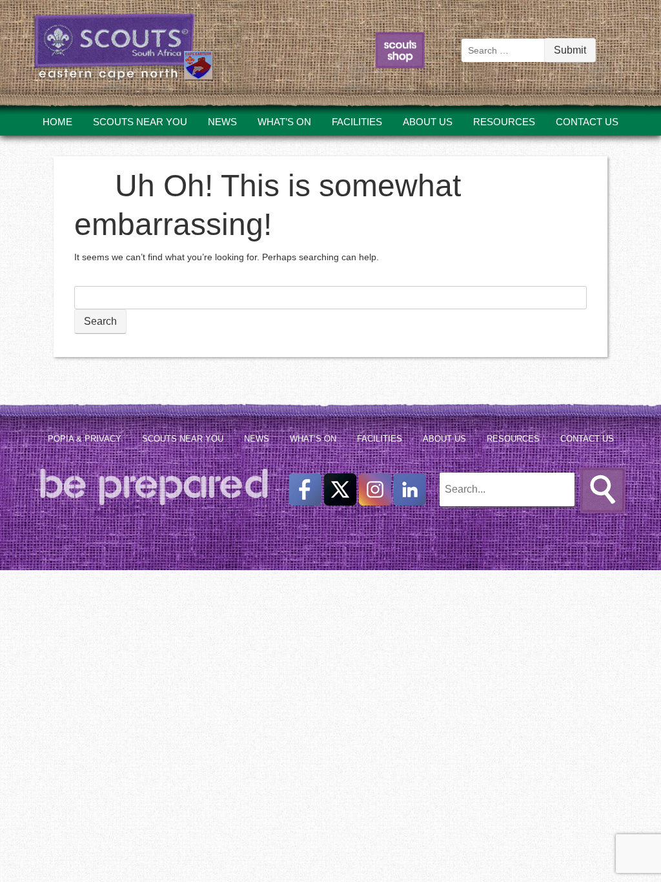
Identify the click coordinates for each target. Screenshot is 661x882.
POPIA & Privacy (84, 439)
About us (428, 121)
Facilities (357, 121)
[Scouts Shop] (400, 67)
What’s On (284, 121)
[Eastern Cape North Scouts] (123, 62)
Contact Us (587, 121)
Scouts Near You (140, 121)
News (222, 121)
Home (57, 121)
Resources (504, 121)
